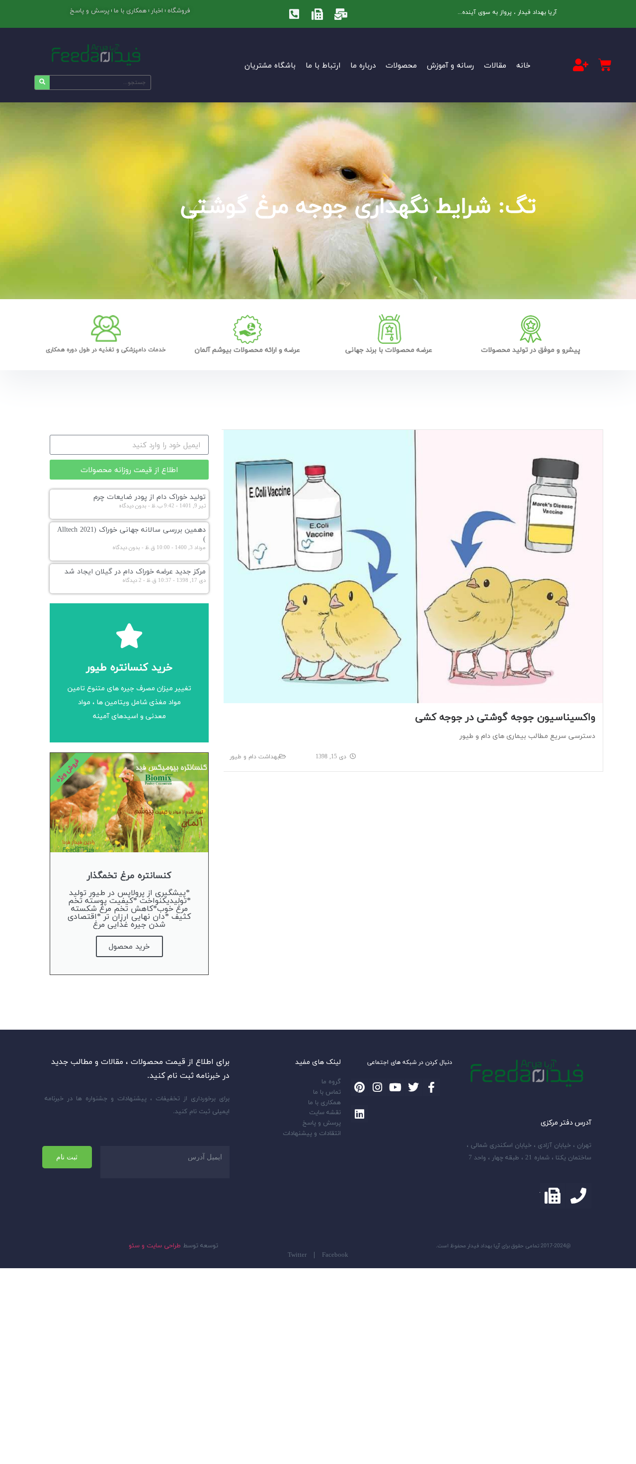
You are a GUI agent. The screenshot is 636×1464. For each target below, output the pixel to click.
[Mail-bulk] (340, 13)
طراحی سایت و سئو (155, 1245)
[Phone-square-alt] (294, 13)
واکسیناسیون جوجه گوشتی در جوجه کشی (505, 717)
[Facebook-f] (431, 1087)
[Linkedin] (359, 1114)
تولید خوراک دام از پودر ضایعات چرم (149, 496)
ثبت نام (67, 1157)
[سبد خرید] (605, 65)
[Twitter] (413, 1087)
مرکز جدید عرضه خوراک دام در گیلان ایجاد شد (135, 571)
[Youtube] (395, 1087)
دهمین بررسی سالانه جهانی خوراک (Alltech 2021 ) (131, 534)
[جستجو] (42, 82)
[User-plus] (580, 64)
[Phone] (578, 1196)
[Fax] (317, 13)
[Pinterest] (359, 1087)
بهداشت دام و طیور (254, 756)
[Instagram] (377, 1087)
